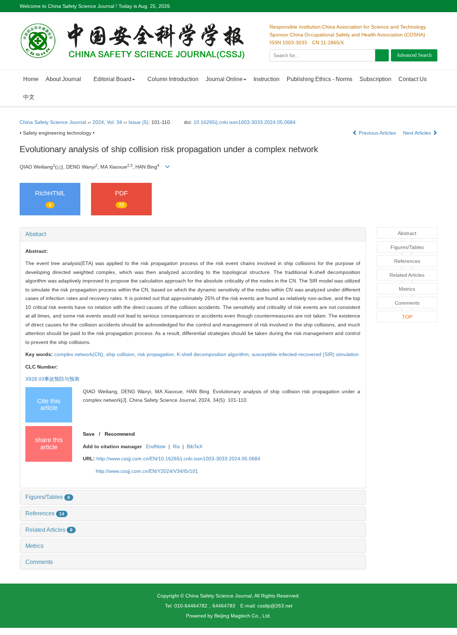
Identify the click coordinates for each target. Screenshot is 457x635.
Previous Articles (377, 133)
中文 (29, 97)
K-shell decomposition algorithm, (214, 354)
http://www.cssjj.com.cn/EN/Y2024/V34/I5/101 (147, 471)
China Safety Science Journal (53, 122)
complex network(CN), (80, 354)
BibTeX (194, 446)
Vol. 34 (114, 122)
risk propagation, (157, 354)
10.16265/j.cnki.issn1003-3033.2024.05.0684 (245, 122)
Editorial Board (112, 79)
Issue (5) (139, 122)
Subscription (375, 79)
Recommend (120, 434)
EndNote (156, 446)
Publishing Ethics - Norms (319, 79)
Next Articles (417, 133)
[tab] (193, 234)
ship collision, (121, 354)
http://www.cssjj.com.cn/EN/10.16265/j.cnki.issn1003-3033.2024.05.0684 (178, 458)
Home (31, 79)
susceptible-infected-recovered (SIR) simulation (305, 354)
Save (89, 434)
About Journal (63, 79)
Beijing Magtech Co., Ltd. (242, 616)
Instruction (266, 79)
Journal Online (224, 79)
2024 (98, 122)
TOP (407, 317)
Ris (176, 446)
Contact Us (412, 79)
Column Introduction (173, 79)
